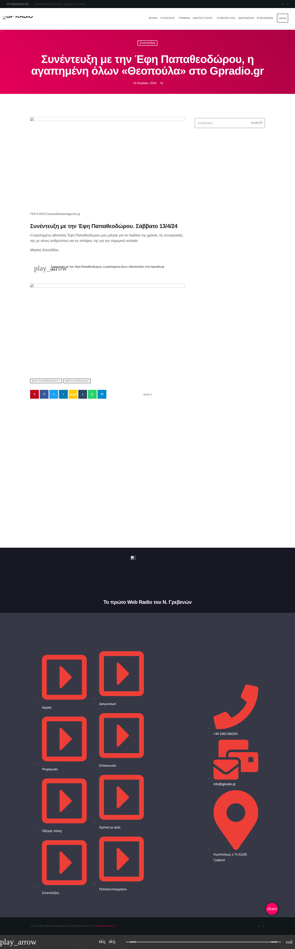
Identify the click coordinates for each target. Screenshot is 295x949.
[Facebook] (288, 4)
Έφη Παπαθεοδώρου (46, 380)
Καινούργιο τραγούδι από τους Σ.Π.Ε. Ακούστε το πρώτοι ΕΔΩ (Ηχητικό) (234, 250)
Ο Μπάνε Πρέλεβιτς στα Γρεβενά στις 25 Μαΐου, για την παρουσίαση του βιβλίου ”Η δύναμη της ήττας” (236, 273)
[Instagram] (283, 4)
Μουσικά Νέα (43, 479)
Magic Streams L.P (105, 925)
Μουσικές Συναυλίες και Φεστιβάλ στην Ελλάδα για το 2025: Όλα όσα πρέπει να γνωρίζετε (237, 211)
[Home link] (18, 18)
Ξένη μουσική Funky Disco (227, 176)
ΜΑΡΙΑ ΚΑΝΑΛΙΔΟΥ (77, 380)
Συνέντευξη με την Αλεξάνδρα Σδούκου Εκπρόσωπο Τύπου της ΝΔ (66, 492)
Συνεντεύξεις (147, 43)
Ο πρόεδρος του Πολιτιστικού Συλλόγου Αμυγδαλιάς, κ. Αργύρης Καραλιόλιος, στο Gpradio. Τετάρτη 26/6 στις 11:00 (237, 296)
